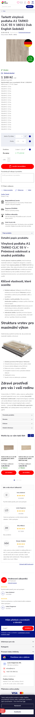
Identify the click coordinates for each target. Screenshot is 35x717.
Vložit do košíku (19, 166)
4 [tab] (19, 480)
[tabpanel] (9, 458)
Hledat (29, 6)
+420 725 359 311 (12, 672)
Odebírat (28, 628)
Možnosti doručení (9, 73)
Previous (29, 435)
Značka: (5, 194)
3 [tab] (17, 480)
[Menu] (32, 2)
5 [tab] (20, 480)
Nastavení (17, 706)
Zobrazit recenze (12, 583)
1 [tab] (14, 480)
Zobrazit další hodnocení (26, 564)
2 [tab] (15, 480)
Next (32, 435)
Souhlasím (17, 712)
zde (24, 701)
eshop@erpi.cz (10, 668)
